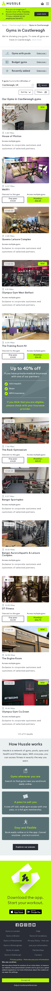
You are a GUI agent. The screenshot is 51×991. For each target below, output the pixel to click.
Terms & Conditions (38, 936)
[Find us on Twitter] (21, 926)
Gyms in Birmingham (13, 945)
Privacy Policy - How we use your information (38, 943)
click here (37, 40)
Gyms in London (12, 931)
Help (38, 931)
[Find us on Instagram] (25, 926)
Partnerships (38, 950)
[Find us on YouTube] (34, 926)
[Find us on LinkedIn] (29, 926)
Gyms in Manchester (13, 941)
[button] (25, 128)
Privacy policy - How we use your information (29, 960)
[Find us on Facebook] (17, 926)
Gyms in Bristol (12, 936)
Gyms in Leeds (12, 950)
